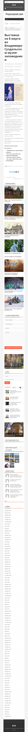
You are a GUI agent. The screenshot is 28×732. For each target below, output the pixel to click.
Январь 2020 (7, 586)
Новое (14, 387)
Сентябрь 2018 (8, 622)
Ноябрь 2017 (7, 644)
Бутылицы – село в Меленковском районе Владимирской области (15, 410)
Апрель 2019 (7, 606)
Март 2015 (7, 714)
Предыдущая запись (10, 177)
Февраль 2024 (8, 535)
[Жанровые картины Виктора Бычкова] (7, 398)
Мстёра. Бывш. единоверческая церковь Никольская (15, 391)
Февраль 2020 (8, 584)
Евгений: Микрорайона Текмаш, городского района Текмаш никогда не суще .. (16, 486)
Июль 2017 (7, 653)
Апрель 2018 (7, 633)
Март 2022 (7, 557)
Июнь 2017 (7, 656)
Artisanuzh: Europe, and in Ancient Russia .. (15, 480)
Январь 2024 (7, 537)
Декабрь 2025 (8, 515)
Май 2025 (7, 528)
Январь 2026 (7, 512)
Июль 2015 (7, 707)
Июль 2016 (7, 680)
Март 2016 (7, 689)
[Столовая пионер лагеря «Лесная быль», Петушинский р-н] (7, 403)
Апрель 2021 (7, 564)
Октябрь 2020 (8, 573)
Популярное (7, 387)
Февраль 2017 (8, 664)
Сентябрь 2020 (8, 575)
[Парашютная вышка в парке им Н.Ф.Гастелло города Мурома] (7, 416)
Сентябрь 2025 (8, 521)
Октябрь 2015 (8, 700)
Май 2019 (7, 604)
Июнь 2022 (7, 553)
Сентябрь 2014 (8, 716)
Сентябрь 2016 (8, 676)
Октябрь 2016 (8, 673)
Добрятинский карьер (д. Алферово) (13, 367)
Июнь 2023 (7, 544)
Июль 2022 (7, 550)
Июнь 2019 (7, 602)
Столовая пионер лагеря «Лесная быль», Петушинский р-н (15, 403)
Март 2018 (7, 635)
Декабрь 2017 (8, 642)
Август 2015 (7, 705)
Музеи (12, 63)
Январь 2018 (7, 640)
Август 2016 (7, 678)
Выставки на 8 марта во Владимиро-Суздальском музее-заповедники (13, 47)
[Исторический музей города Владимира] (14, 228)
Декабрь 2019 (8, 588)
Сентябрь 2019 (8, 595)
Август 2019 (7, 597)
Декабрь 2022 (8, 548)
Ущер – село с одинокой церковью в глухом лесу (13, 200)
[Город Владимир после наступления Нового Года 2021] (14, 283)
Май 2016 (7, 685)
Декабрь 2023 (8, 539)
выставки (16, 166)
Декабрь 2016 (8, 669)
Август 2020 (7, 577)
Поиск (7, 382)
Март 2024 (7, 533)
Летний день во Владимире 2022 (12, 253)
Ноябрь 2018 (7, 618)
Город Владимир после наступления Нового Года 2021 (13, 291)
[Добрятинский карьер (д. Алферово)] (14, 361)
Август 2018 (7, 624)
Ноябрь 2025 (7, 517)
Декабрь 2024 (8, 530)
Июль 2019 (7, 600)
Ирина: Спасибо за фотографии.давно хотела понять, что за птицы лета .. (16, 475)
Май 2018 (7, 631)
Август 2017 (7, 651)
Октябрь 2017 (8, 647)
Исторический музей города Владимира (11, 236)
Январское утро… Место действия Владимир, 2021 (13, 309)
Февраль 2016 (8, 691)
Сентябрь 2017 (8, 649)
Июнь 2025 (7, 526)
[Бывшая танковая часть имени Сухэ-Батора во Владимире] (14, 210)
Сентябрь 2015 (8, 702)
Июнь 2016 (7, 682)
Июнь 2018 (7, 629)
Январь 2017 (7, 667)
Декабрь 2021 (8, 562)
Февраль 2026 (8, 510)
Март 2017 (7, 662)
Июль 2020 (7, 580)
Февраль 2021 (8, 566)
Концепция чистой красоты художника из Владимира (11, 273)
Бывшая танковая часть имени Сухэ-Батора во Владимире (13, 218)
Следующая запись (18, 178)
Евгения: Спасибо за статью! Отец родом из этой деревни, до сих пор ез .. (16, 491)
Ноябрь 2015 (7, 698)
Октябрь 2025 (8, 519)
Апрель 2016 (7, 687)
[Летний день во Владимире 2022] (14, 245)
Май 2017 (7, 658)
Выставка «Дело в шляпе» (14, 157)
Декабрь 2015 (8, 696)
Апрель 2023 (7, 546)
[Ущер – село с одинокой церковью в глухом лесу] (14, 192)
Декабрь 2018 (8, 615)
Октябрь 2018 (8, 620)
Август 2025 (7, 524)
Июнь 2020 (7, 582)
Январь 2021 (7, 568)
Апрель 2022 (7, 555)
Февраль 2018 (8, 638)
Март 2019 (7, 609)
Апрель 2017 (7, 660)
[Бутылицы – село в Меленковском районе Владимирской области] (7, 410)
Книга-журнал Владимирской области (13, 728)
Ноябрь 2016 (7, 671)
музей (21, 166)
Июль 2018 (7, 626)
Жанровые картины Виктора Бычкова (14, 397)
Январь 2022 (7, 559)
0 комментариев (10, 66)
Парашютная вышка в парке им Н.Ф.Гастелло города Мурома (15, 416)
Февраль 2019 (8, 611)
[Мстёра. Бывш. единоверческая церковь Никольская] (7, 391)
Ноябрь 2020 (7, 571)
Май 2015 (7, 711)
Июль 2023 (7, 542)
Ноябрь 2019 (7, 591)
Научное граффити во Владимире (12, 256)
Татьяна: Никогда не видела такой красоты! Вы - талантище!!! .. (16, 496)
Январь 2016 (7, 694)
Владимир (11, 27)
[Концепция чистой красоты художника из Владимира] (14, 265)
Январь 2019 (7, 613)
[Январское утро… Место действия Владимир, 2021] (14, 301)
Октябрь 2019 (8, 593)
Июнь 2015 (7, 709)
